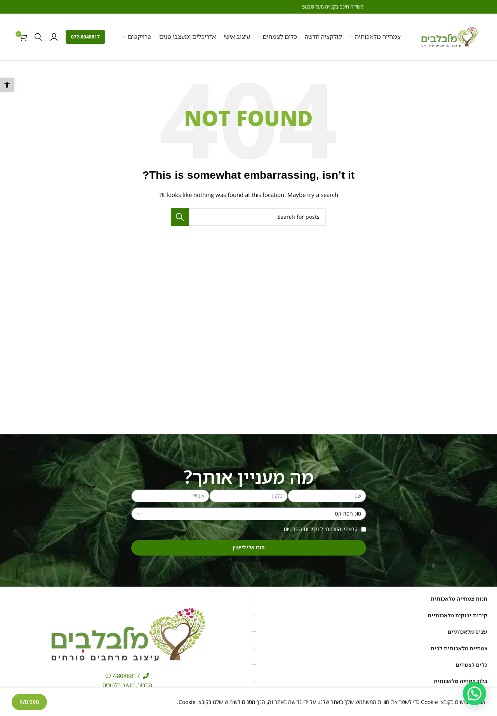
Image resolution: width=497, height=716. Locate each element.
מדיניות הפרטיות (301, 529)
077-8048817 (85, 36)
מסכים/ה (29, 701)
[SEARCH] (180, 217)
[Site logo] (449, 36)
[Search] (38, 37)
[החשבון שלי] (54, 37)
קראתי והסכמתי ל (321, 529)
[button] (7, 85)
